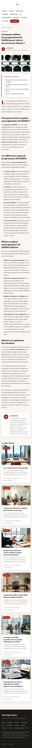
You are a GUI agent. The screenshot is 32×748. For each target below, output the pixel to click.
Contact (15, 21)
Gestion (24, 17)
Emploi (11, 11)
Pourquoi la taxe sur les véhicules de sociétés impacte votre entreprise (13, 684)
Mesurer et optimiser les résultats (15, 94)
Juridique (16, 17)
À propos (5, 21)
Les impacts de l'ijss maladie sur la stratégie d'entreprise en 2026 (12, 639)
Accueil (4, 11)
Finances (5, 14)
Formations (14, 14)
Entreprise (19, 11)
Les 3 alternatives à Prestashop (15, 468)
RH (20, 14)
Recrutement (6, 17)
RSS (27, 728)
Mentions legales (19, 728)
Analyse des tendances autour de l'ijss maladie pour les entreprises (12, 552)
